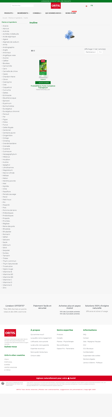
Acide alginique (9, 37)
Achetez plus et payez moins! (70, 307)
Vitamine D (7, 282)
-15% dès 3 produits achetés (69, 314)
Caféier (5, 61)
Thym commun (9, 261)
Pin (4, 202)
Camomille (7, 66)
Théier (5, 258)
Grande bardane (9, 143)
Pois (4, 208)
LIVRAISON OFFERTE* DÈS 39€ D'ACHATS (56, 1)
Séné (5, 248)
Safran (5, 237)
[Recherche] (32, 5)
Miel (4, 183)
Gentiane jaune (9, 133)
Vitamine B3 (8, 274)
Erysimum (7, 103)
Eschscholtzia (8, 106)
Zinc (4, 288)
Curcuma (7, 90)
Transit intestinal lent (43, 89)
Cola (4, 85)
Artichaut (7, 53)
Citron (5, 79)
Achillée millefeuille (11, 34)
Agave (5, 39)
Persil (5, 197)
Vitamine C (7, 280)
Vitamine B (7, 272)
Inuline (5, 162)
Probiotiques (8, 216)
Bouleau (6, 63)
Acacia (5, 26)
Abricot (6, 29)
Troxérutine (8, 266)
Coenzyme (7, 82)
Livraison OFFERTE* (15, 306)
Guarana (6, 149)
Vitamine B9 (8, 277)
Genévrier (7, 130)
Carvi (5, 69)
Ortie (5, 189)
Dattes (5, 93)
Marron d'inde (8, 173)
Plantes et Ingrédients (9, 22)
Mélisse (6, 175)
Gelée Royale (8, 127)
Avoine (5, 58)
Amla (5, 45)
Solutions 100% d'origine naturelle (97, 307)
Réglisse (6, 224)
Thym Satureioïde (10, 264)
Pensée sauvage (9, 194)
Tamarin (6, 256)
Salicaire (6, 240)
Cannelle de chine (10, 71)
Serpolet (6, 250)
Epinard (6, 101)
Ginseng (6, 141)
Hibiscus (6, 157)
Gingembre (7, 135)
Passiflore (7, 192)
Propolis (6, 218)
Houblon (6, 160)
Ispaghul (6, 165)
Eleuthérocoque (9, 98)
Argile (5, 50)
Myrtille (6, 186)
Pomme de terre (10, 210)
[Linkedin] (14, 350)
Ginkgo (6, 138)
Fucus (5, 125)
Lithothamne (8, 168)
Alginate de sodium (11, 42)
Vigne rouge (8, 269)
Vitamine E (7, 285)
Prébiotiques (8, 213)
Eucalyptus (7, 109)
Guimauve (7, 151)
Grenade (6, 146)
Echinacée (7, 95)
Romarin (6, 234)
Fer (4, 117)
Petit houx (7, 200)
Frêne (5, 122)
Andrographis (8, 47)
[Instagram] (10, 350)
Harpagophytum (10, 154)
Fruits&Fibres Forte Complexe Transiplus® (43, 87)
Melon (5, 178)
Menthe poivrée (9, 181)
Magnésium (8, 170)
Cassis (5, 74)
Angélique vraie (9, 55)
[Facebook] (5, 350)
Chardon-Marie (9, 77)
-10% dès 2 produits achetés (69, 312)
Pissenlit (6, 205)
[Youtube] (19, 350)
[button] (43, 82)
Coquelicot (7, 87)
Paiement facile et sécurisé (42, 307)
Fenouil (6, 114)
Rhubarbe (7, 232)
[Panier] (86, 5)
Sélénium (7, 245)
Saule (5, 242)
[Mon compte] (89, 5)
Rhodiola (6, 229)
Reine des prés (9, 226)
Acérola (6, 31)
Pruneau (6, 221)
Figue (5, 119)
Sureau (6, 253)
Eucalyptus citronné (11, 111)
